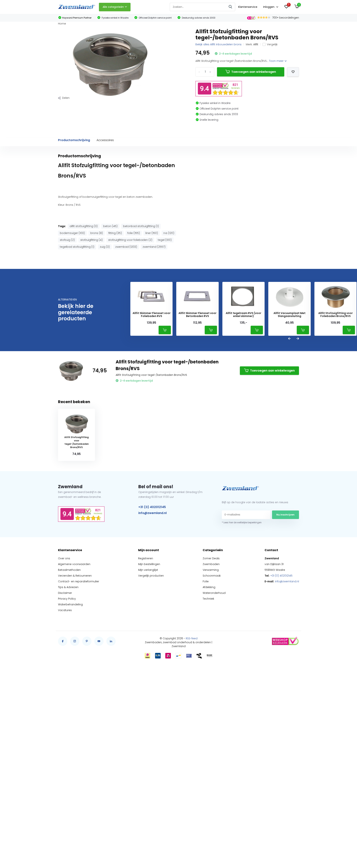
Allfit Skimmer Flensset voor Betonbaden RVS (197, 315)
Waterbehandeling (70, 604)
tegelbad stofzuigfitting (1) (77, 247)
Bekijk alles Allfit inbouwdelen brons (218, 44)
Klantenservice (247, 7)
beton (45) (110, 226)
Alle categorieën (113, 7)
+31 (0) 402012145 (152, 507)
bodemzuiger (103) (72, 233)
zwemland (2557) (154, 247)
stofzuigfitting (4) (91, 240)
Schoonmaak (212, 576)
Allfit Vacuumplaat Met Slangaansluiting (289, 315)
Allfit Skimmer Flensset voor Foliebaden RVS (152, 315)
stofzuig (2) (67, 240)
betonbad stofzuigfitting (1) (141, 226)
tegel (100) (165, 240)
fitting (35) (115, 233)
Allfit (255, 44)
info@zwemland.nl (152, 513)
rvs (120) (168, 233)
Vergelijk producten (151, 576)
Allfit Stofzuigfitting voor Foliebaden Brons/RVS (335, 315)
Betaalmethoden (69, 570)
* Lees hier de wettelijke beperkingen (242, 522)
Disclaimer (65, 593)
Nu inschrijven (285, 514)
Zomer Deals (211, 558)
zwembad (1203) (126, 247)
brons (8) (96, 233)
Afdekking (209, 587)
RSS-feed (191, 638)
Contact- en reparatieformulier (78, 581)
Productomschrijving (74, 140)
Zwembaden (211, 564)
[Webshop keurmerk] (285, 641)
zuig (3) (105, 247)
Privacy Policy (67, 599)
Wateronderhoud (214, 593)
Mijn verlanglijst (148, 570)
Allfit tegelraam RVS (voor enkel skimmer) (243, 315)
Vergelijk (272, 44)
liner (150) (151, 233)
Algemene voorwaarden (74, 564)
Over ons (64, 558)
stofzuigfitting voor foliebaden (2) (130, 240)
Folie (206, 581)
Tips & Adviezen (68, 587)
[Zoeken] (230, 7)
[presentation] (289, 339)
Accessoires (105, 140)
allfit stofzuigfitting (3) (84, 226)
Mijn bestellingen (149, 564)
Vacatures (65, 610)
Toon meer (276, 61)
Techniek (208, 599)
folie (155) (133, 233)
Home (62, 23)
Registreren (145, 558)
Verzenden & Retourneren (75, 576)
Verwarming (211, 570)
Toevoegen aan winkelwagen (253, 72)
